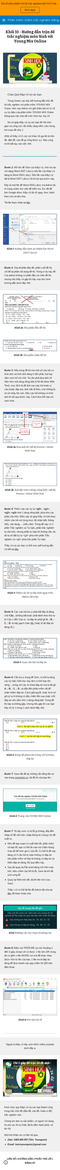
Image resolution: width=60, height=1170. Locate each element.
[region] (30, 8)
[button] (4, 20)
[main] (30, 37)
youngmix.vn (21, 777)
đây (28, 202)
